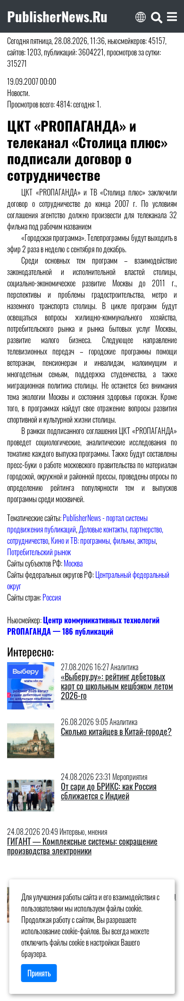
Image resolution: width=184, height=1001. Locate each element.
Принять (39, 973)
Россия (51, 597)
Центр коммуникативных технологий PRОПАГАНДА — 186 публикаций (83, 625)
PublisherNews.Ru (57, 16)
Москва (73, 563)
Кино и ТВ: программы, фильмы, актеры (103, 540)
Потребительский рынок (39, 552)
